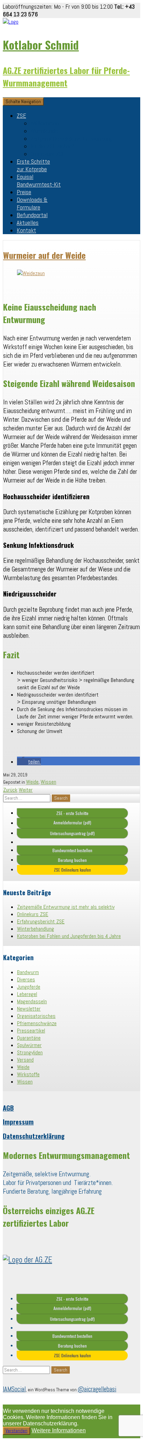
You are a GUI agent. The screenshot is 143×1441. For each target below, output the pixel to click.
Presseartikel (31, 1030)
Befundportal (32, 215)
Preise (24, 192)
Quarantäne (29, 1037)
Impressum (18, 1121)
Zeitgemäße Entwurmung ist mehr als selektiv (66, 907)
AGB (8, 1107)
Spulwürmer (29, 1045)
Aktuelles (28, 223)
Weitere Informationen (59, 1430)
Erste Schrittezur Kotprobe (33, 165)
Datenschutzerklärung (34, 1136)
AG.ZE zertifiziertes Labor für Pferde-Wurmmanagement (66, 76)
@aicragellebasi (97, 1389)
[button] (29, 761)
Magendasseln (32, 1001)
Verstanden (16, 1431)
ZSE (21, 116)
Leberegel (27, 994)
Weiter (26, 789)
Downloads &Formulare (32, 203)
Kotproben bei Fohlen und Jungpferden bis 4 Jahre (69, 936)
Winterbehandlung (35, 928)
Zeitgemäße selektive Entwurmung (72, 138)
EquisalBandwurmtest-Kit (39, 180)
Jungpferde (28, 986)
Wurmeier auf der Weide (44, 255)
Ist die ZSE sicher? (52, 146)
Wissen (48, 781)
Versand (25, 1059)
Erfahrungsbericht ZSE (41, 921)
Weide (32, 781)
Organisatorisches (36, 1016)
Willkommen (45, 123)
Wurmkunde (44, 131)
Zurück (10, 789)
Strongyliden (30, 1052)
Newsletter (29, 1008)
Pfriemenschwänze (37, 1023)
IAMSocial (14, 1389)
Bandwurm (28, 972)
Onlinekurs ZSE (48, 154)
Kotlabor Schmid (41, 44)
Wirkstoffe (28, 1074)
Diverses (26, 979)
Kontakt (26, 230)
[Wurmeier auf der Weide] (31, 273)
